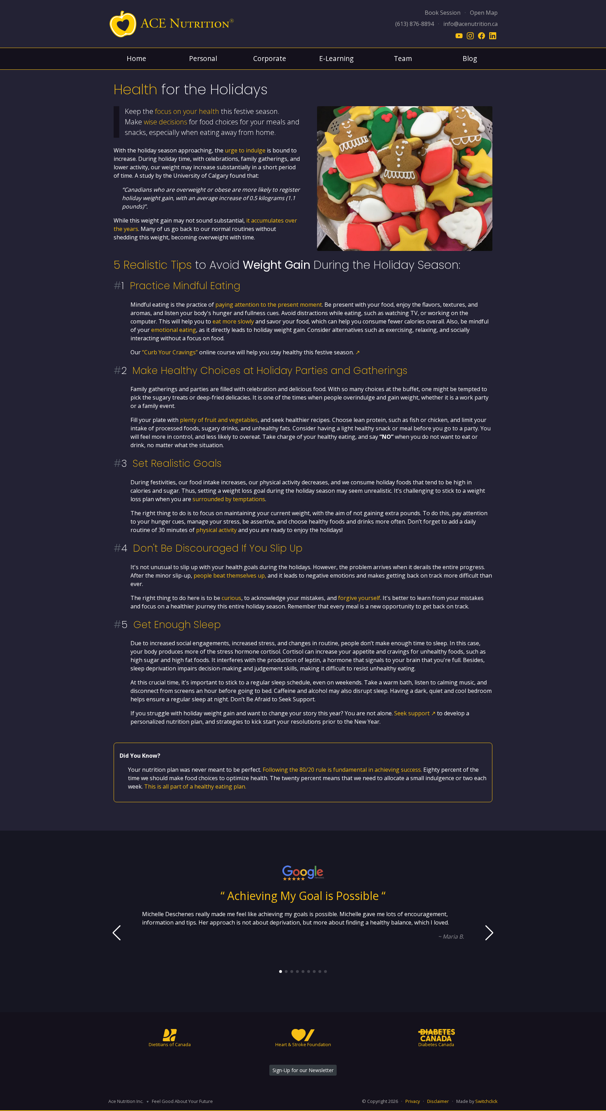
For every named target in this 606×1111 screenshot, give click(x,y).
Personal (203, 58)
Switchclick (486, 1101)
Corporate (269, 58)
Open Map (484, 12)
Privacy (412, 1101)
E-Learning (336, 58)
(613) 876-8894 (414, 24)
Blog (470, 58)
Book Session (442, 12)
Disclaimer (438, 1101)
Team (403, 58)
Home (136, 58)
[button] (280, 971)
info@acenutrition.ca (470, 24)
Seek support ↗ (415, 713)
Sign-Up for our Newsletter (303, 1070)
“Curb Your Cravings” (170, 352)
